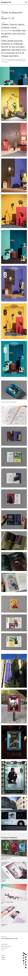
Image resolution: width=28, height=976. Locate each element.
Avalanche (6, 2)
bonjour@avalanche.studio (9, 938)
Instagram (3, 957)
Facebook (3, 959)
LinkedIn (3, 955)
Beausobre (6, 30)
